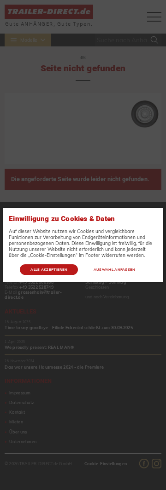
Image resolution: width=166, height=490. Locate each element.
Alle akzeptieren (48, 269)
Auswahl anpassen (115, 269)
